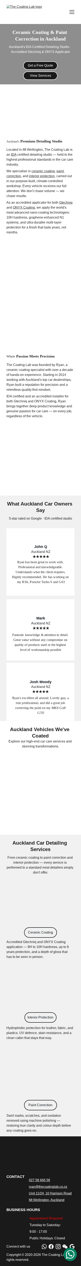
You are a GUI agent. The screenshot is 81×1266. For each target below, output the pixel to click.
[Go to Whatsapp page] (44, 1246)
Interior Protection (40, 1017)
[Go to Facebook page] (51, 1246)
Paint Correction (40, 1105)
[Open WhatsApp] (70, 1254)
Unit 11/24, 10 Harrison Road (50, 1193)
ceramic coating (43, 171)
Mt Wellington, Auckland (46, 1200)
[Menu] (71, 12)
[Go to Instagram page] (58, 1246)
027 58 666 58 (39, 1180)
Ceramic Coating (40, 932)
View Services (40, 75)
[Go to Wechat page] (65, 1246)
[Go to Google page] (72, 1246)
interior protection (42, 176)
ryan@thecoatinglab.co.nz (48, 1186)
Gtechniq (65, 202)
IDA (13, 154)
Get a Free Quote (40, 65)
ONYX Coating (24, 207)
